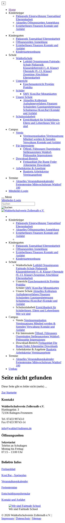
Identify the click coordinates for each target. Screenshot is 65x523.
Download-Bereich (27, 158)
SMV (26, 93)
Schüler (20, 90)
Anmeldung (52, 22)
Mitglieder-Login (18, 190)
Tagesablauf (54, 16)
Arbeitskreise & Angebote (31, 168)
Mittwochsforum (42, 184)
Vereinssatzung (54, 135)
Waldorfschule (24, 58)
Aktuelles (21, 22)
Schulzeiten (30, 106)
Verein (19, 132)
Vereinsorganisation (34, 135)
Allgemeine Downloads (36, 165)
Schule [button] (12, 54)
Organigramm (41, 61)
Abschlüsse (41, 74)
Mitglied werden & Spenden (39, 139)
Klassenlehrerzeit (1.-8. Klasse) (41, 67)
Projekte (49, 84)
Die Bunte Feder (47, 161)
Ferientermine (24, 184)
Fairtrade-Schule (25, 268)
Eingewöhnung (38, 16)
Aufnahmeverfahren (35, 103)
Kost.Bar (35, 93)
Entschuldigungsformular (15, 493)
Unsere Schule (24, 97)
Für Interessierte (25, 145)
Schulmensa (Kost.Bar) (36, 110)
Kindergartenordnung (28, 51)
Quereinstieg (53, 148)
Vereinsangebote (32, 174)
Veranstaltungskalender (40, 181)
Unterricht (21, 80)
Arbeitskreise (41, 171)
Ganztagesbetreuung (48, 106)
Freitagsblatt (30, 161)
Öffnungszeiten (36, 22)
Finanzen (38, 25)
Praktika (27, 87)
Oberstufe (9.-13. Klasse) (37, 71)
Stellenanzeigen (32, 152)
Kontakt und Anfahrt (49, 142)
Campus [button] (13, 129)
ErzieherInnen (24, 25)
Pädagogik (22, 16)
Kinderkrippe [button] (16, 12)
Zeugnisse (29, 74)
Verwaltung (30, 142)
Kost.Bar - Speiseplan (13, 475)
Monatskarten (49, 93)
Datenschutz (23, 518)
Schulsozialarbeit (25, 116)
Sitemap (36, 518)
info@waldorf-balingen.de (16, 428)
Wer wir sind (23, 313)
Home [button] (12, 9)
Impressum (7, 518)
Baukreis (28, 171)
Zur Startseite (9, 392)
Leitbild (28, 61)
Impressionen (44, 155)
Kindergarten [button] (16, 35)
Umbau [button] (13, 368)
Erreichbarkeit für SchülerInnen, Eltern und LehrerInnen (41, 121)
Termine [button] (13, 177)
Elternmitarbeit (24, 19)
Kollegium (41, 100)
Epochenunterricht (34, 84)
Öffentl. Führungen (34, 148)
